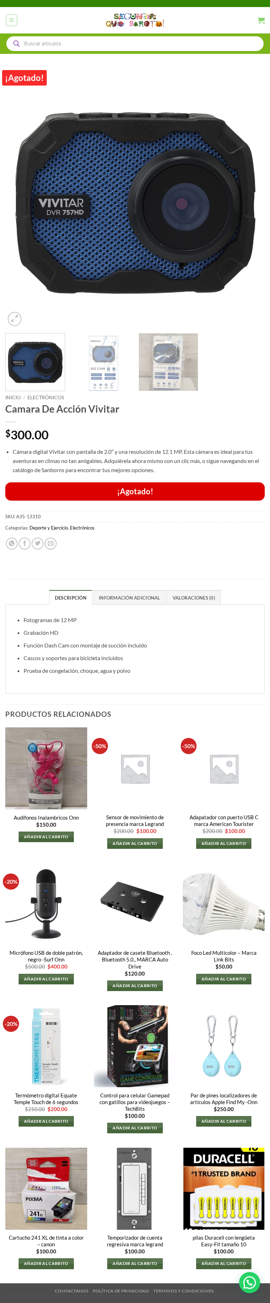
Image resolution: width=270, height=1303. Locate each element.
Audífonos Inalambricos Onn (46, 818)
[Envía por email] (51, 544)
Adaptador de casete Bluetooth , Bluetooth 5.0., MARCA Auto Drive (135, 959)
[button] (12, 20)
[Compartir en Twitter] (38, 544)
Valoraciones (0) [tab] (194, 598)
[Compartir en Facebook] (25, 544)
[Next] (250, 198)
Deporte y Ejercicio (49, 528)
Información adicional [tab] (129, 598)
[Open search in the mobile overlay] (135, 43)
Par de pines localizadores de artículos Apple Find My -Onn (223, 1098)
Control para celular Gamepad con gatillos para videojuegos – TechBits (134, 1102)
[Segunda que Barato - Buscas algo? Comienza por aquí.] (135, 20)
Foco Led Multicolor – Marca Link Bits (224, 956)
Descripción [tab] (70, 598)
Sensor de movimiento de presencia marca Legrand (135, 820)
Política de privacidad (121, 1290)
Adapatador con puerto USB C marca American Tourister (223, 820)
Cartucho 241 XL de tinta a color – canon (46, 1241)
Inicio (13, 397)
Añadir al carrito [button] (46, 836)
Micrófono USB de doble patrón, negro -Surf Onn (46, 956)
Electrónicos (45, 397)
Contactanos (71, 1290)
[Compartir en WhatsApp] (12, 544)
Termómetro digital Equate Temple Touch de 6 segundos (46, 1098)
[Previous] (19, 198)
